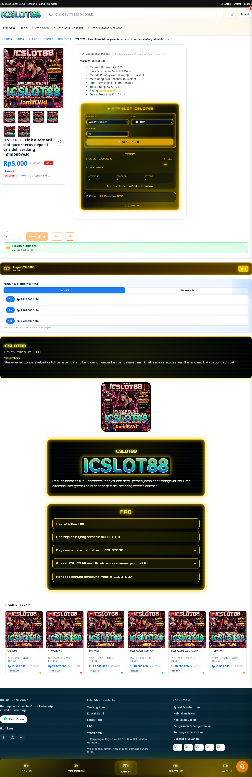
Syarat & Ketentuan (187, 707)
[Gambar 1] (9, 117)
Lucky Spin (64, 290)
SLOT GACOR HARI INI (68, 28)
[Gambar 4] (52, 117)
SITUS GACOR (64, 39)
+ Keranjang (37, 236)
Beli (56, 236)
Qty (6, 231)
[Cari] (51, 14)
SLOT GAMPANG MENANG (105, 28)
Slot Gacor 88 (188, 290)
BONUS (26, 771)
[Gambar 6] (24, 131)
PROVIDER (92, 116)
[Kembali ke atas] (243, 757)
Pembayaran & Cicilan (188, 732)
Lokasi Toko (94, 720)
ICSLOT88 (225, 4)
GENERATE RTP (130, 142)
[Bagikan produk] (60, 142)
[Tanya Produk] (70, 236)
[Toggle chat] (242, 766)
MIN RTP (91, 128)
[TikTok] (21, 737)
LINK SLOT (33, 39)
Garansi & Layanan (186, 739)
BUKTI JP (176, 771)
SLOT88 (20, 39)
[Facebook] (3, 737)
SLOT (23, 28)
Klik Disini (118, 94)
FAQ (89, 726)
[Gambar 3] (38, 117)
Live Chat (226, 771)
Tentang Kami (96, 707)
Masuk (248, 4)
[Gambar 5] (9, 131)
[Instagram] (12, 737)
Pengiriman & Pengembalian (193, 726)
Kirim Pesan (16, 719)
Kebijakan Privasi (185, 713)
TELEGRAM (76, 771)
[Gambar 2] (24, 117)
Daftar (237, 4)
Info (243, 268)
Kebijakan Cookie (185, 720)
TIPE (133, 116)
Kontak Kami (95, 713)
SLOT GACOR (40, 28)
